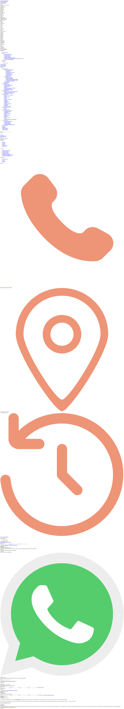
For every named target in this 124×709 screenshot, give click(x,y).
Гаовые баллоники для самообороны (10, 119)
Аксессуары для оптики (8, 110)
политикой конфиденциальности (10, 681)
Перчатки (5, 100)
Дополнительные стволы (10, 72)
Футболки (6, 105)
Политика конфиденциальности (9, 124)
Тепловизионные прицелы (8, 89)
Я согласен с (8, 681)
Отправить (2, 692)
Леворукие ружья (9, 70)
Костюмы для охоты (7, 106)
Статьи (3, 60)
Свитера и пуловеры (7, 103)
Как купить (39, 687)
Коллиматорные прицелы (8, 85)
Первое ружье (8, 75)
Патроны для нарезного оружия (9, 92)
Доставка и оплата (7, 122)
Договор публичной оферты (7, 155)
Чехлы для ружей (7, 117)
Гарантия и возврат (7, 123)
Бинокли (5, 87)
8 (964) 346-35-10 (3, 64)
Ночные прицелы (7, 86)
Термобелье (6, 104)
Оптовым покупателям (8, 121)
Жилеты (5, 97)
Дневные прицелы (7, 84)
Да (1, 50)
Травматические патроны (8, 93)
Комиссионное (6, 81)
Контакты (4, 61)
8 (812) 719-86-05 (3, 65)
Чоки (5, 118)
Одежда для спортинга (8, 99)
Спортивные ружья (9, 74)
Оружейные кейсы (7, 111)
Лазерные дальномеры (8, 88)
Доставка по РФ (5, 52)
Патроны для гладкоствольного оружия (10, 91)
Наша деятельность (5, 151)
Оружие (3, 68)
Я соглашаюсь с (9, 690)
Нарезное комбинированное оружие (12, 79)
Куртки (5, 98)
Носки (5, 108)
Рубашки (5, 102)
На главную (2, 139)
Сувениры (6, 115)
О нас (3, 53)
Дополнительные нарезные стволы (12, 80)
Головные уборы (7, 96)
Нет (3, 50)
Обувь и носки (4, 107)
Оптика (3, 83)
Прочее (5, 114)
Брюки (5, 95)
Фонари (5, 116)
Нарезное (5, 76)
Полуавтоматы (8, 73)
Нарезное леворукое (9, 77)
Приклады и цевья (7, 113)
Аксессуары (4, 109)
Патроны (3, 90)
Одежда (3, 144)
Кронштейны (6, 112)
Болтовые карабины (9, 78)
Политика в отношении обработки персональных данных (7, 154)
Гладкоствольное (7, 69)
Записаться (2, 682)
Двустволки (8, 71)
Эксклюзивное (6, 82)
